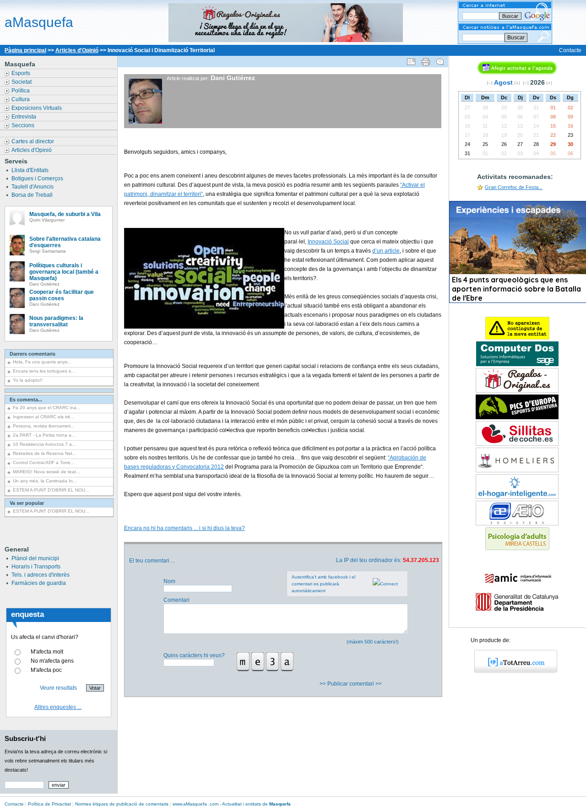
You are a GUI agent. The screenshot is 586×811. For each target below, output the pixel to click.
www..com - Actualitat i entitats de (232, 803)
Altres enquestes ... (57, 707)
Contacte (570, 50)
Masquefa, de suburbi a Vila (65, 214)
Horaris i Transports (35, 566)
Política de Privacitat (49, 803)
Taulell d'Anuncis (33, 187)
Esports (21, 73)
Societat (22, 82)
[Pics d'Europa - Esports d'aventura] (517, 417)
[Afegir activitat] (517, 72)
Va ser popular (27, 503)
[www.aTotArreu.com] (512, 671)
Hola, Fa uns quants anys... (42, 361)
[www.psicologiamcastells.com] (517, 548)
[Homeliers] (517, 470)
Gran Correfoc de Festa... (514, 187)
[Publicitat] (517, 364)
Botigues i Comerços (38, 178)
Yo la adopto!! (28, 380)
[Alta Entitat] (517, 338)
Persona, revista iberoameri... (44, 425)
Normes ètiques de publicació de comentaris (121, 803)
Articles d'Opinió (76, 50)
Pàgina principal (25, 50)
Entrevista (24, 117)
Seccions (23, 125)
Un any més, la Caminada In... (45, 480)
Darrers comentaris (32, 354)
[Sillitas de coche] (517, 444)
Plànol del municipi (35, 558)
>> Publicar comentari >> (351, 684)
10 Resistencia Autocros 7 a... (44, 444)
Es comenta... (26, 399)
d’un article (386, 251)
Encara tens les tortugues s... (44, 370)
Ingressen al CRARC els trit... (43, 416)
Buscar (516, 37)
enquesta (27, 614)
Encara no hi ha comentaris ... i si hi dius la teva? (184, 528)
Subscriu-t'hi (25, 738)
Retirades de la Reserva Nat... (44, 453)
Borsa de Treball (32, 195)
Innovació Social (328, 241)
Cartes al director (33, 141)
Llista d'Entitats (30, 170)
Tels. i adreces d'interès (40, 575)
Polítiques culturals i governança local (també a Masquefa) (63, 271)
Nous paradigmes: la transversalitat (56, 321)
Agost (503, 82)
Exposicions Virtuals (37, 108)
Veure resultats (58, 688)
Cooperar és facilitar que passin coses (61, 295)
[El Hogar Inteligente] (517, 497)
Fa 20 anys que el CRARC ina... (47, 407)
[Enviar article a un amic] (411, 60)
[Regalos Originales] (517, 391)
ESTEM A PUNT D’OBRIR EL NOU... (51, 489)
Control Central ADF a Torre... (44, 462)
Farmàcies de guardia (38, 583)
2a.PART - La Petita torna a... (44, 435)
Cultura (21, 99)
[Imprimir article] (425, 60)
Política (21, 90)
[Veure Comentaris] (440, 60)
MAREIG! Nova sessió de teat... (46, 471)
